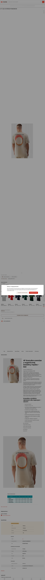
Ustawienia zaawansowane (22, 292)
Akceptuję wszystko (33, 292)
